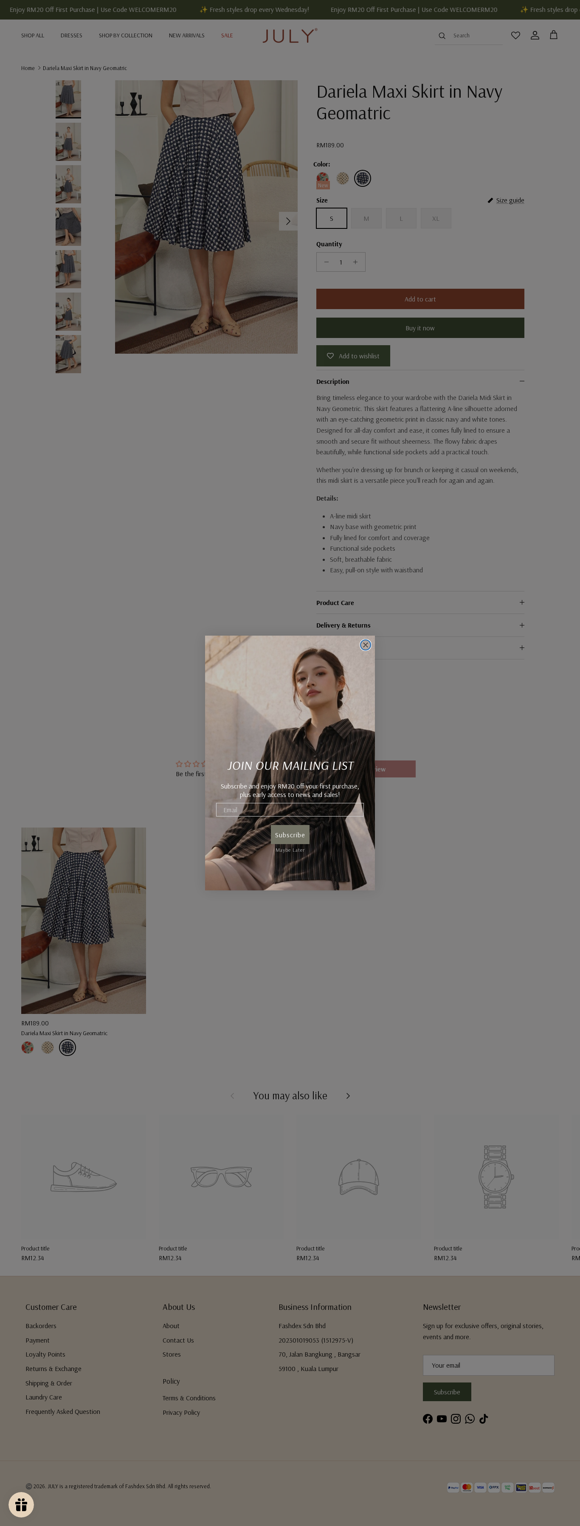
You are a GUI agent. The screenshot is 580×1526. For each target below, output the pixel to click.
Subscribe (290, 835)
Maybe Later (290, 848)
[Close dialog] (365, 645)
